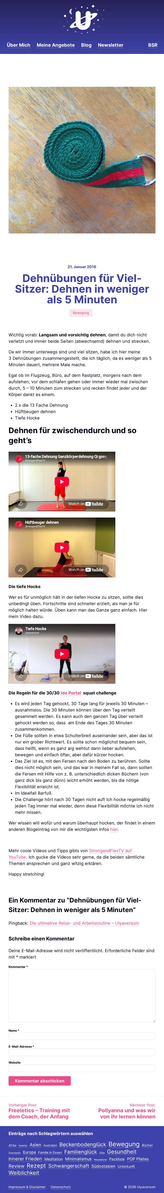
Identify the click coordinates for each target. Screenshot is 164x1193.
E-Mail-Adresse (21, 1046)
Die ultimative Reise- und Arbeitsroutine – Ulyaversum (84, 923)
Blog (86, 45)
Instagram (132, 45)
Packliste (117, 1159)
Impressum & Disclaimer (27, 1187)
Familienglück (80, 1152)
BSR (152, 45)
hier (114, 829)
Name (14, 1030)
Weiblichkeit (24, 1173)
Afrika (12, 1145)
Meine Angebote (56, 45)
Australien (50, 1145)
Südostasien (103, 1166)
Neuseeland (100, 1160)
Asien (35, 1145)
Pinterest (139, 45)
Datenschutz (61, 1187)
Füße (102, 1153)
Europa (29, 1152)
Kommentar (18, 967)
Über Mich (18, 45)
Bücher (147, 1145)
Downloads (15, 1153)
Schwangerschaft (68, 1166)
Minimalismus (78, 1159)
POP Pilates (138, 1159)
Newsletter (110, 45)
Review (16, 1166)
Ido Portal (71, 693)
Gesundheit (121, 1152)
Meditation (53, 1159)
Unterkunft (126, 1166)
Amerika (23, 1146)
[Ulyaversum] (82, 19)
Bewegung (81, 313)
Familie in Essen (50, 1152)
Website (14, 1062)
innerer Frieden (25, 1159)
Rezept (36, 1166)
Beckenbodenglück (82, 1145)
